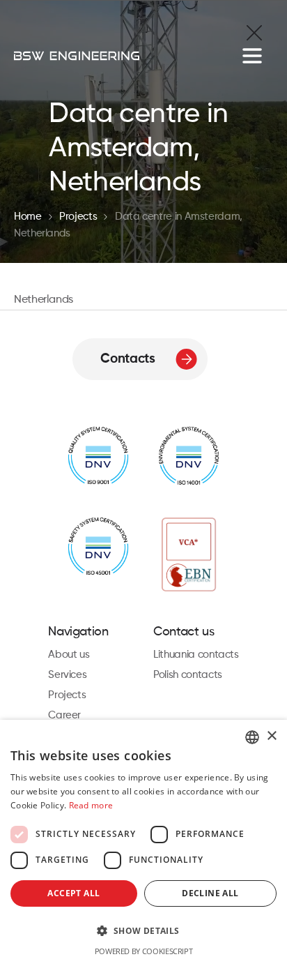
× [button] (271, 736)
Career (64, 715)
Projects (78, 216)
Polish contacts (187, 675)
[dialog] (143, 843)
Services (67, 675)
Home (28, 216)
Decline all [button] (210, 893)
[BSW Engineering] (76, 56)
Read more (91, 805)
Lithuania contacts (196, 654)
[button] (143, 930)
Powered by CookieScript (144, 951)
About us (68, 654)
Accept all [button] (73, 893)
